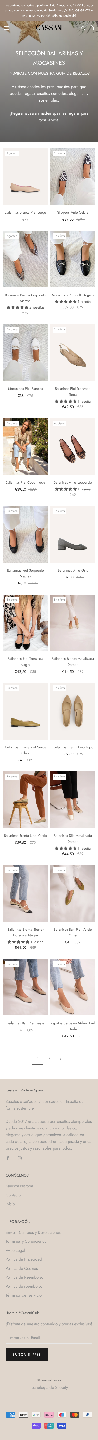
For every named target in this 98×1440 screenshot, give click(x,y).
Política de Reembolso (24, 1277)
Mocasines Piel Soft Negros (73, 295)
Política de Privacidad (24, 1259)
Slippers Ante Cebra (72, 212)
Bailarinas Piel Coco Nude (25, 482)
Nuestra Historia (19, 1186)
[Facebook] (8, 1157)
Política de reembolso (24, 1286)
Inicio (10, 1204)
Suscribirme (27, 1354)
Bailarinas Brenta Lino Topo (72, 747)
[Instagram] (20, 1157)
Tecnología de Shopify (49, 1387)
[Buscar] (83, 27)
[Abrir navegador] (6, 28)
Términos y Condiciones (26, 1241)
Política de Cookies (22, 1268)
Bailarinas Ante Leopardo (73, 482)
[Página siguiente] (60, 1059)
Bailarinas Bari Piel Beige (25, 1023)
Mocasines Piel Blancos (25, 388)
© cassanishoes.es (49, 1380)
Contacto (13, 1195)
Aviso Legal (15, 1250)
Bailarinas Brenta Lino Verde (25, 835)
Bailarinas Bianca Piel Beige (25, 212)
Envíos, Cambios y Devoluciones (33, 1232)
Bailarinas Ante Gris (73, 570)
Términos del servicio (24, 1295)
